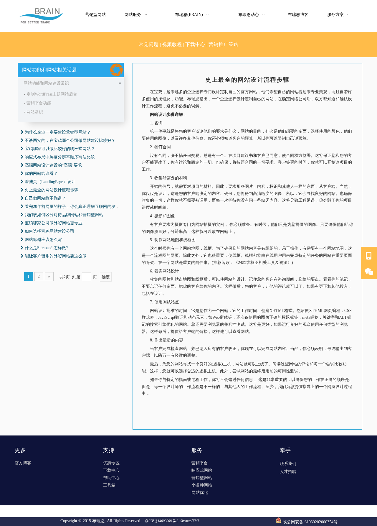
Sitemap (185, 521)
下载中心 (195, 44)
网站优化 (199, 492)
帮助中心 (111, 478)
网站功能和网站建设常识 (46, 83)
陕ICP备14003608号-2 (162, 521)
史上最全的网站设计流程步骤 (51, 190)
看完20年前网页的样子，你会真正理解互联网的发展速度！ (78, 206)
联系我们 (288, 463)
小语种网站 (201, 485)
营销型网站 (201, 478)
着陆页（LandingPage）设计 (50, 182)
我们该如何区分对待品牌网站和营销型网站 (64, 215)
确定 (106, 277)
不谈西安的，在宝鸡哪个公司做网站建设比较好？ (70, 140)
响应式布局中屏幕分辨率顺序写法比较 (60, 157)
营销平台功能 (39, 103)
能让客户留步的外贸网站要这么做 (56, 256)
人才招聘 (288, 471)
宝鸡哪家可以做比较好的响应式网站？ (60, 149)
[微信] (369, 271)
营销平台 (199, 463)
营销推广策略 (224, 44)
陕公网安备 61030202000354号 (310, 522)
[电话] (369, 255)
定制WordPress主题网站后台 (52, 94)
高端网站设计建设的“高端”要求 (53, 165)
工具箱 (109, 485)
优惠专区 (111, 463)
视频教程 (172, 44)
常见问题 (149, 44)
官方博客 (23, 463)
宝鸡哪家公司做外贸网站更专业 (53, 223)
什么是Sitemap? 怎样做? (46, 248)
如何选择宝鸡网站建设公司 (49, 231)
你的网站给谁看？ (41, 173)
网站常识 (35, 112)
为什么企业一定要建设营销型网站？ (58, 132)
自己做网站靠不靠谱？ (45, 198)
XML (196, 521)
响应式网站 (201, 470)
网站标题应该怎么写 (43, 239)
